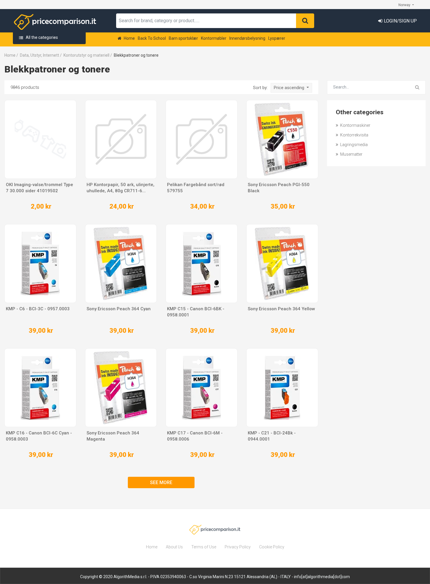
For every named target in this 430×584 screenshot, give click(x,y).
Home (129, 38)
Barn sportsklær (183, 38)
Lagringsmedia (353, 144)
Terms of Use (203, 547)
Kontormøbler (213, 38)
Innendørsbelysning (247, 38)
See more (161, 482)
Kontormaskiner (354, 125)
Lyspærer (276, 38)
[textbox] (206, 20)
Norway (404, 5)
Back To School (152, 38)
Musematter (350, 154)
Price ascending (289, 87)
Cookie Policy (271, 547)
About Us (174, 547)
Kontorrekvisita (353, 135)
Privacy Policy (238, 547)
